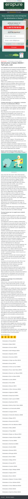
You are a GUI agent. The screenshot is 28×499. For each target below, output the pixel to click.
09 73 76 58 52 (14, 27)
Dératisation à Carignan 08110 (9, 411)
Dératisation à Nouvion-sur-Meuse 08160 (12, 373)
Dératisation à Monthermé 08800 (10, 443)
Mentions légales (10, 497)
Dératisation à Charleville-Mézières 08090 (12, 415)
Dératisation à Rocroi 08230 (9, 476)
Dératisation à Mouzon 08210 (9, 386)
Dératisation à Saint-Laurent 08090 (10, 398)
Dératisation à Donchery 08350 (9, 357)
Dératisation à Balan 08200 (8, 344)
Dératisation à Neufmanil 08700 (10, 402)
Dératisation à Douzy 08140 (9, 363)
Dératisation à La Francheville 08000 (11, 408)
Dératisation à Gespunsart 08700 (10, 395)
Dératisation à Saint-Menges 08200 (11, 350)
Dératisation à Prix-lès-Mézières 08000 (11, 424)
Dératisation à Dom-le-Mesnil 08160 (11, 376)
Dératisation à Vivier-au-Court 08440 (11, 366)
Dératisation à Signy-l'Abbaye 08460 (11, 469)
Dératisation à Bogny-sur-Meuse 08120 (11, 434)
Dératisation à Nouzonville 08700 (10, 421)
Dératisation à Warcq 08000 (9, 427)
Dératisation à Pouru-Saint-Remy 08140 (12, 370)
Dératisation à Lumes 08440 (9, 379)
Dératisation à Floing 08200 (9, 341)
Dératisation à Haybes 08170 (9, 472)
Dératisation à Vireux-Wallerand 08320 (11, 485)
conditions (14, 43)
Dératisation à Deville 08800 (9, 447)
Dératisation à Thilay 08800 (9, 431)
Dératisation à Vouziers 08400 (9, 466)
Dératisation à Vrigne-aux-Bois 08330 (11, 360)
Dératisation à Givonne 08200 (9, 347)
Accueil (3, 497)
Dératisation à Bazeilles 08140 (9, 353)
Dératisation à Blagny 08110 (9, 418)
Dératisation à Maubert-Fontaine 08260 (11, 479)
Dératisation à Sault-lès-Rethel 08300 (11, 492)
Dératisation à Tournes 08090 (9, 440)
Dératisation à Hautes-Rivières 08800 (11, 437)
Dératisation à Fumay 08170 (9, 463)
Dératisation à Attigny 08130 (9, 460)
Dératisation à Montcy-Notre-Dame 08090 (12, 405)
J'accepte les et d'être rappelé (15, 43)
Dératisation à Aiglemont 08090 (10, 392)
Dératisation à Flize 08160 (8, 382)
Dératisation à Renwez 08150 (9, 450)
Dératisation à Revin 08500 (8, 456)
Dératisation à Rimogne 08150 (9, 453)
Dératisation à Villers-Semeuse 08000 (11, 389)
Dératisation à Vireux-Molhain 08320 (11, 482)
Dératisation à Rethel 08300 (9, 488)
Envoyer (14, 47)
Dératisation (4, 61)
